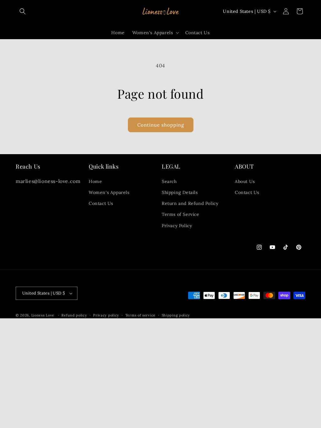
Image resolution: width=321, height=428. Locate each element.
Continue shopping (160, 125)
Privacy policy (106, 315)
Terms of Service (180, 214)
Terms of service (140, 315)
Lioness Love (42, 315)
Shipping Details (180, 192)
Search (169, 181)
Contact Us (101, 203)
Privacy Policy (177, 225)
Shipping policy (176, 315)
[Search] (22, 11)
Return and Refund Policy (190, 203)
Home (95, 181)
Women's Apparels (109, 192)
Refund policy (74, 315)
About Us (245, 181)
